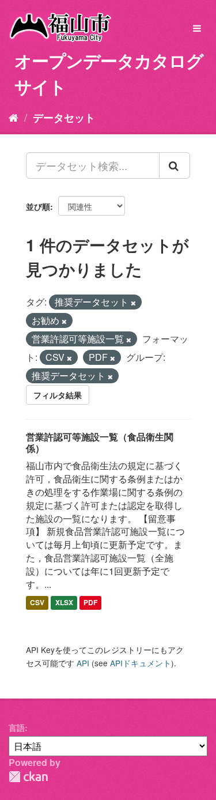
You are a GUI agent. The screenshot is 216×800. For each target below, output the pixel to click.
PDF (90, 603)
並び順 (38, 206)
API (83, 663)
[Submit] (174, 165)
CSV (37, 603)
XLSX (64, 603)
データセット (64, 117)
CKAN (28, 777)
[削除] (133, 302)
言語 (17, 727)
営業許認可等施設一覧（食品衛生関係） (99, 442)
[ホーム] (13, 117)
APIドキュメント (140, 663)
